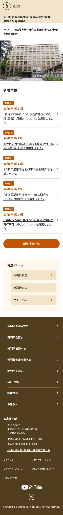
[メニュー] (57, 6)
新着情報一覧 (31, 244)
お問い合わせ (10, 477)
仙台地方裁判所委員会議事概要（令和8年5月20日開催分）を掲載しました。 (28, 146)
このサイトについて (12, 468)
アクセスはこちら (16, 432)
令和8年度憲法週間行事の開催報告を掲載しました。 (27, 171)
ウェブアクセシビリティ (43, 468)
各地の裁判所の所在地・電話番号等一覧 (28, 450)
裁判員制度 (20, 275)
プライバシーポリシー (42, 459)
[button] (56, 312)
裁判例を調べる (16, 348)
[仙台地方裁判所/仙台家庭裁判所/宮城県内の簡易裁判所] (58, 19)
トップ (6, 29)
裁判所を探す (15, 337)
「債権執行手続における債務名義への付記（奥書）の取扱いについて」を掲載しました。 (28, 118)
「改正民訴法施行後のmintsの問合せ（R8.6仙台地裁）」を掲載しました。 (25, 196)
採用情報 (12, 393)
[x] (31, 497)
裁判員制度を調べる (19, 360)
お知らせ (12, 404)
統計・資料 (13, 382)
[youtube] (32, 487)
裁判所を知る (15, 371)
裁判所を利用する (17, 326)
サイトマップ (20, 300)
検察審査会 (20, 287)
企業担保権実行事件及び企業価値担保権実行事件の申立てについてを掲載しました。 (28, 224)
